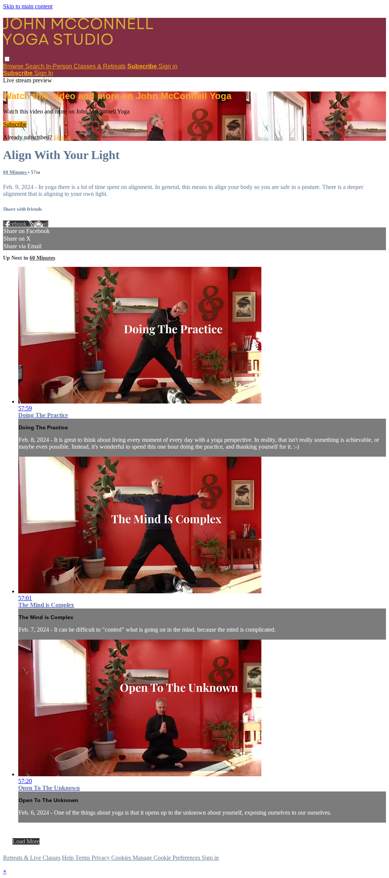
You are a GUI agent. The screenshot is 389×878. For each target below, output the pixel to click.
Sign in (167, 66)
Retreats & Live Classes (31, 857)
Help (68, 857)
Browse (14, 66)
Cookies (122, 857)
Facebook (15, 224)
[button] (7, 59)
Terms (83, 857)
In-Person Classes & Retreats (86, 66)
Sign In (43, 73)
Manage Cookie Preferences (167, 857)
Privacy (101, 857)
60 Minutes (15, 172)
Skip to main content (27, 6)
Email (41, 224)
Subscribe (15, 124)
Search (35, 66)
